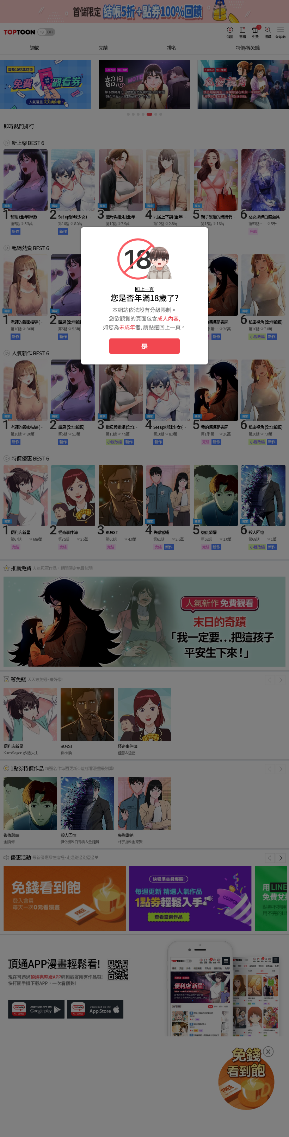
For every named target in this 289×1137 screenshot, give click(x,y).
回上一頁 (144, 288)
